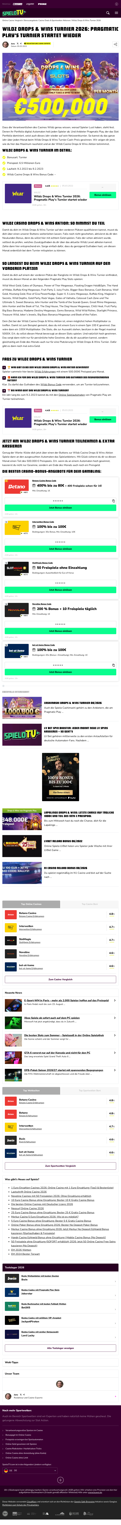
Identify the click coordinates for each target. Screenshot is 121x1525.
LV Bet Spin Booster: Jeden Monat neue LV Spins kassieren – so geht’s (76, 730)
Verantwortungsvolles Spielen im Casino (24, 1430)
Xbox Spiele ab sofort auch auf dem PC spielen (52, 1018)
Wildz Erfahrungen (45, 371)
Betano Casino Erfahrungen (31, 916)
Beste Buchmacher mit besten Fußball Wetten (43, 1304)
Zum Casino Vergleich (60, 979)
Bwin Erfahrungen (27, 1142)
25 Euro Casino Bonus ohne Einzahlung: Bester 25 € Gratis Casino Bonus (52, 1212)
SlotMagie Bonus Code (42, 563)
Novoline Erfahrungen (29, 955)
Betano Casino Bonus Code (44, 481)
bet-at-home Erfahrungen (31, 968)
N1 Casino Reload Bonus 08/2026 (65, 868)
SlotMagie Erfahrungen (29, 942)
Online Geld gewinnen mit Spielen (21, 1444)
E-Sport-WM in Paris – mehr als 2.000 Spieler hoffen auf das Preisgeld (66, 1000)
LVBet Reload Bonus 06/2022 (63, 841)
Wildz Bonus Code (51, 384)
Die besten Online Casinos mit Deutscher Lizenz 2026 (42, 1204)
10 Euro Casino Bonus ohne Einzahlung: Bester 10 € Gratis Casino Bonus (52, 1200)
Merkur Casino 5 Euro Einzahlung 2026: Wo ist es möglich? (44, 1217)
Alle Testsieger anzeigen (60, 1348)
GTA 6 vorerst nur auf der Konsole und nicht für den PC (57, 1052)
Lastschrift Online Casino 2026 (29, 1192)
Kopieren (113, 501)
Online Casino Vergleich (12, 20)
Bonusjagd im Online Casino (18, 1435)
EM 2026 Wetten (21, 1250)
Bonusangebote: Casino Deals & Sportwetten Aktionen (47, 20)
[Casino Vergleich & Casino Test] (14, 12)
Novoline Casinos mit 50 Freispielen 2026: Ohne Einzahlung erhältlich (51, 1196)
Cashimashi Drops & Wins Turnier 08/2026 (73, 703)
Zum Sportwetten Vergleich (60, 1165)
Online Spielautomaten (72, 395)
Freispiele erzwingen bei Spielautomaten (24, 1439)
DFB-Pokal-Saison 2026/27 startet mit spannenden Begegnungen (63, 1070)
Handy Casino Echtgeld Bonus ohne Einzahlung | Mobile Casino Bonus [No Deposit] (58, 1237)
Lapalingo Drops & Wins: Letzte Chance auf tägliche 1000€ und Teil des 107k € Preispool (79, 814)
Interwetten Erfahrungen (30, 929)
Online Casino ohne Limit (17, 1457)
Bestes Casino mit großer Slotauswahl (39, 1332)
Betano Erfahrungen (28, 1116)
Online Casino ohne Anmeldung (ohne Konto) (26, 1453)
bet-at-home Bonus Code (43, 645)
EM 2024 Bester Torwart (25, 1254)
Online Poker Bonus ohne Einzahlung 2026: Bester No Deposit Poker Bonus (54, 1225)
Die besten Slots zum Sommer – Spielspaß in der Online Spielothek (64, 1035)
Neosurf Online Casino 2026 (27, 1208)
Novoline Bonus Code (41, 604)
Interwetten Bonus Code (43, 522)
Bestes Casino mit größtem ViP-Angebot (41, 1318)
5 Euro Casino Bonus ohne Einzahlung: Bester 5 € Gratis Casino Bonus (51, 1221)
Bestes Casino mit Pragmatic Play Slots (40, 1290)
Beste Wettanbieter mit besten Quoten (40, 1276)
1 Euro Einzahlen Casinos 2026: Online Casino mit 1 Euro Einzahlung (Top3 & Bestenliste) (62, 1187)
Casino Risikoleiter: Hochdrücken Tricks (23, 1448)
